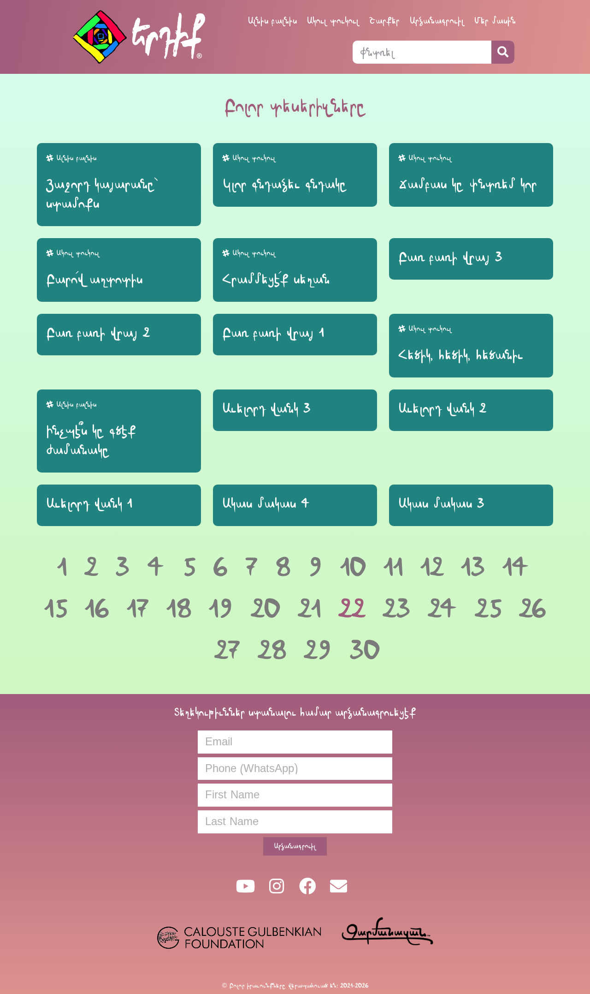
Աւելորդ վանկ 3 (266, 408)
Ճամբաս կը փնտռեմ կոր (467, 184)
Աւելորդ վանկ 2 (442, 408)
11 (393, 567)
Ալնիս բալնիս (272, 20)
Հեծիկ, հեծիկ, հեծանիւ (460, 355)
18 (178, 608)
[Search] (502, 52)
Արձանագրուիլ (437, 20)
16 (97, 608)
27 (227, 650)
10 (353, 567)
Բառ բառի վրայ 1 (273, 332)
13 (473, 567)
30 (364, 650)
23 (396, 608)
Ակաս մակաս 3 (441, 503)
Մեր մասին (495, 20)
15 (55, 608)
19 (221, 608)
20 (265, 608)
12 (431, 567)
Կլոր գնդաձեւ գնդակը (284, 184)
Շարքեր (384, 20)
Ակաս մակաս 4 (266, 503)
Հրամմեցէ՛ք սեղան (276, 279)
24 (442, 608)
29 (318, 650)
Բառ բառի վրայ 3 (450, 257)
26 (532, 608)
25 (488, 608)
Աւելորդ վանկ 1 (89, 503)
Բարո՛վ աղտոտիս (94, 279)
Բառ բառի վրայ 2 (97, 332)
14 (515, 567)
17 (138, 608)
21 (309, 608)
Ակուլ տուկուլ (333, 20)
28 (272, 650)
